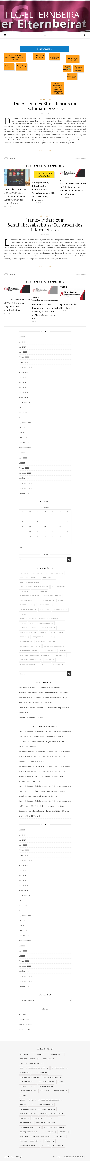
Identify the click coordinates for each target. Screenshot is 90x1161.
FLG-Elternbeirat (45, 14)
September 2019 (25, 488)
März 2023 (23, 438)
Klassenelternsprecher (41, 623)
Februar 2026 (24, 357)
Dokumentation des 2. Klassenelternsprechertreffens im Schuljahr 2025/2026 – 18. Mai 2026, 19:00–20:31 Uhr (47, 311)
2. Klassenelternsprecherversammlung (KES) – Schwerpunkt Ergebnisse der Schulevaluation (22, 303)
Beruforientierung (29, 577)
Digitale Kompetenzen (31, 582)
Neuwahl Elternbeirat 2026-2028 (31, 718)
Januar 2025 (23, 397)
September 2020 (25, 483)
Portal (24, 637)
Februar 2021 (24, 468)
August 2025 (23, 372)
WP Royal (19, 1157)
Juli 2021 (22, 463)
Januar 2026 (23, 362)
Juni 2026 (22, 342)
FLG (61, 600)
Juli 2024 (22, 407)
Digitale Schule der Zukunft (34, 587)
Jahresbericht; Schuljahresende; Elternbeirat (41, 618)
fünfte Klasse (27, 605)
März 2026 (23, 352)
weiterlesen (45, 151)
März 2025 (23, 387)
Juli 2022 (22, 453)
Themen (49, 659)
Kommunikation (28, 632)
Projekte (38, 637)
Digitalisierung (60, 587)
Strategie (59, 655)
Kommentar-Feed (25, 1024)
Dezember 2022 (25, 448)
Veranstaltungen (29, 664)
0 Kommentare (80, 274)
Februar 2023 (24, 443)
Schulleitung (49, 650)
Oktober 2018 (24, 493)
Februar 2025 (24, 392)
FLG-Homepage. (58, 1157)
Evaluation (26, 600)
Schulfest (26, 641)
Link (43, 632)
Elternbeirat (40, 591)
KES (23, 623)
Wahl (45, 664)
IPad (23, 614)
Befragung (57, 573)
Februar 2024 (24, 417)
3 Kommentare (80, 158)
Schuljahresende (29, 650)
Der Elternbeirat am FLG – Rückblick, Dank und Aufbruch (39, 688)
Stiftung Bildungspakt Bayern (35, 655)
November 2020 (25, 473)
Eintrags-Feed (24, 1019)
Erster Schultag (52, 596)
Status (64, 650)
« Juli (20, 547)
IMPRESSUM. (79, 1157)
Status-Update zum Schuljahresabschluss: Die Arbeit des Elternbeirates (45, 224)
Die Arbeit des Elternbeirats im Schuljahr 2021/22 (45, 105)
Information (45, 99)
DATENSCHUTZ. (69, 1157)
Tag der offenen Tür (30, 659)
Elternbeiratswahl (30, 596)
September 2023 (25, 422)
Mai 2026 (22, 347)
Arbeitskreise (40, 573)
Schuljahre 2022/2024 (54, 646)
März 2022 (23, 458)
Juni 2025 (22, 377)
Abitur (24, 573)
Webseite (58, 664)
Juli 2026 (22, 337)
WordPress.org (24, 1029)
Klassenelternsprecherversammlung (37, 628)
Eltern (24, 591)
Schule (52, 637)
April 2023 (22, 433)
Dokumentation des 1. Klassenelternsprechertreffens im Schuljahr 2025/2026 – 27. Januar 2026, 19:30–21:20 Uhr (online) (44, 811)
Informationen (28, 609)
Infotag (45, 609)
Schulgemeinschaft (46, 641)
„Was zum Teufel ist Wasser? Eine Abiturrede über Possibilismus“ (43, 693)
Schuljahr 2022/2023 (30, 646)
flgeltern (12, 158)
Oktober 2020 (24, 478)
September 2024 (25, 402)
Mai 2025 (22, 382)
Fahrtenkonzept (45, 600)
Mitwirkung (57, 632)
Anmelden (22, 1014)
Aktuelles (45, 216)
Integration (60, 609)
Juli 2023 (22, 427)
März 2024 (23, 412)
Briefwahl (49, 577)
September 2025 (25, 367)
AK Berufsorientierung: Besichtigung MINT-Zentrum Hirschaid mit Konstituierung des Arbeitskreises (15, 196)
